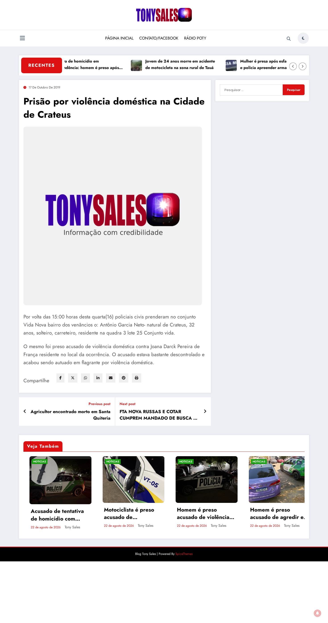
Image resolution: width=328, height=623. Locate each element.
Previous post (99, 404)
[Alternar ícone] (22, 38)
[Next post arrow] (205, 411)
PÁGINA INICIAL (119, 38)
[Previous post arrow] (24, 411)
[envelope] (110, 378)
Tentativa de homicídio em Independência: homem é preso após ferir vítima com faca (69, 64)
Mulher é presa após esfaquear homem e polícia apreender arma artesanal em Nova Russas (261, 64)
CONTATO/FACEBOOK (158, 38)
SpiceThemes (184, 554)
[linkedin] (97, 378)
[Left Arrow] (293, 66)
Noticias (68, 462)
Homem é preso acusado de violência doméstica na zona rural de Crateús (158, 513)
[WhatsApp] (85, 378)
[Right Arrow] (302, 66)
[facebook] (60, 378)
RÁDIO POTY (195, 38)
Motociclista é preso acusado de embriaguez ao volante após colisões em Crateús (88, 513)
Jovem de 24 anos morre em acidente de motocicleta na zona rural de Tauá (165, 64)
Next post (127, 404)
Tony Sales (27, 527)
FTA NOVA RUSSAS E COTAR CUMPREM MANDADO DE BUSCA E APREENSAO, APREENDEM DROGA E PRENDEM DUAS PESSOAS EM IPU (159, 415)
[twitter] (72, 378)
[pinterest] (123, 378)
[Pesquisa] (288, 38)
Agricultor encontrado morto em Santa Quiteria (70, 415)
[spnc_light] (303, 38)
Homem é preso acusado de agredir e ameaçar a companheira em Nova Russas (234, 513)
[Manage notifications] (317, 613)
